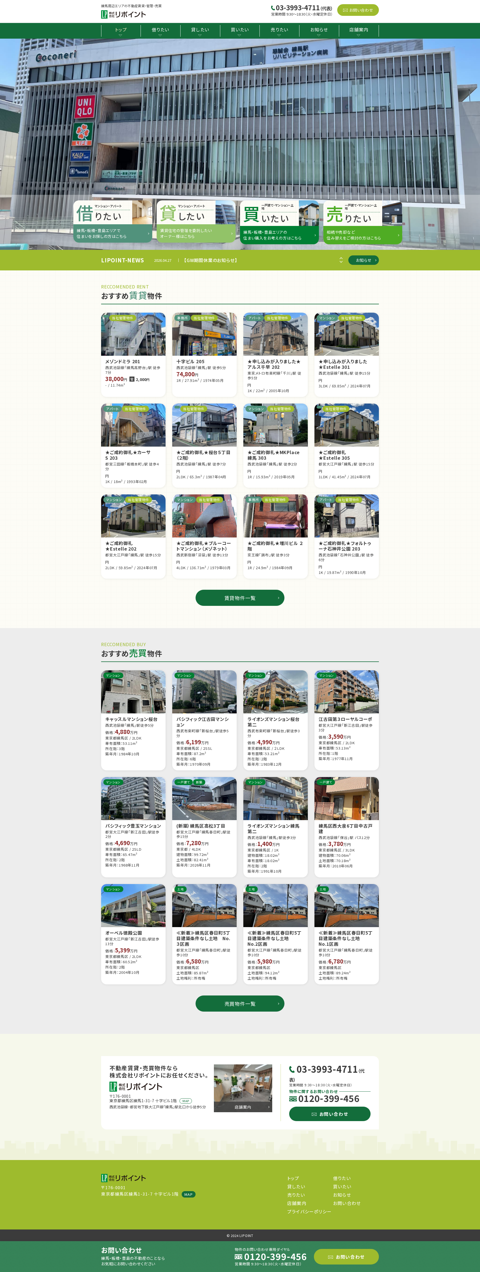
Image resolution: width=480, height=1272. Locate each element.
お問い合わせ (361, 10)
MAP (185, 1101)
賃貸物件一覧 (240, 597)
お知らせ (319, 29)
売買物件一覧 (240, 1003)
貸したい (200, 29)
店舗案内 (359, 29)
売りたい (279, 29)
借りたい (160, 29)
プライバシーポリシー (309, 1211)
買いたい (240, 29)
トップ (121, 29)
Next (340, 260)
